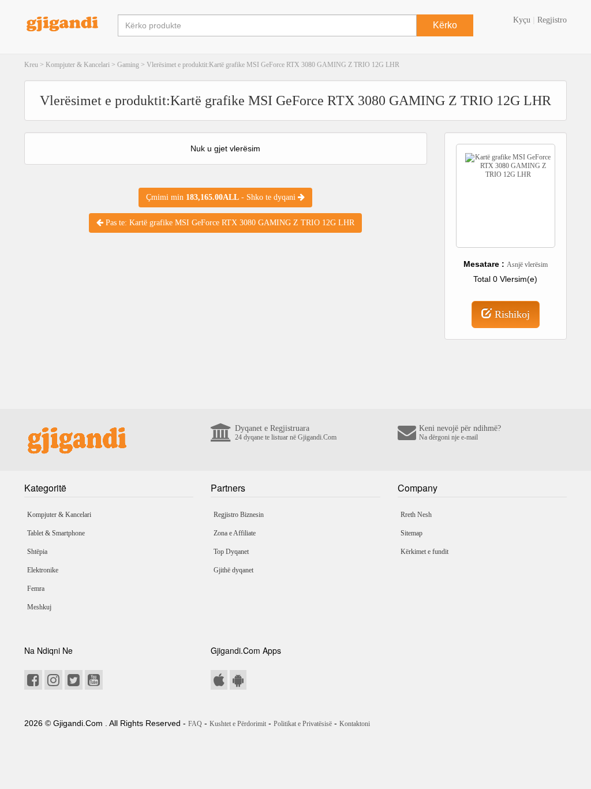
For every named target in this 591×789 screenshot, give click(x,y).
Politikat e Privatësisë (303, 724)
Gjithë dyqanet (233, 570)
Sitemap (411, 533)
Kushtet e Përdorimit (238, 724)
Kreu (31, 65)
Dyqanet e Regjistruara (285, 432)
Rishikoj (511, 314)
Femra (35, 589)
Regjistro (552, 20)
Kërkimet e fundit (424, 552)
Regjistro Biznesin (239, 515)
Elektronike (42, 570)
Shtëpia (37, 552)
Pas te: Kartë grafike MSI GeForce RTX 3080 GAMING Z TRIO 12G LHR (228, 222)
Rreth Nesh (416, 515)
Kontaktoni (354, 724)
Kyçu (521, 20)
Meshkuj (39, 607)
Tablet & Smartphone (56, 533)
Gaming (128, 65)
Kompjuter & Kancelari (78, 65)
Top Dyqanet (231, 552)
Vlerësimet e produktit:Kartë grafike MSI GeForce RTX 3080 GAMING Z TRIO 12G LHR (273, 65)
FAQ (195, 724)
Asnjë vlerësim (527, 264)
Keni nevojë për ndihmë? (460, 432)
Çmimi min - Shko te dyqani (222, 197)
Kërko (445, 25)
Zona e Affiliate (235, 533)
